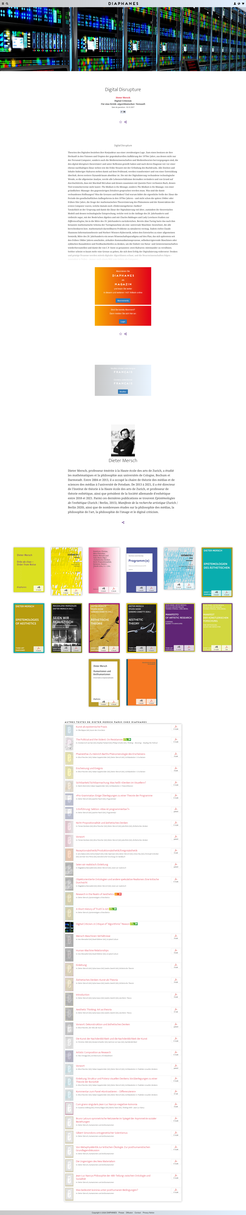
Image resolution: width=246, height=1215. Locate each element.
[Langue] (239, 3)
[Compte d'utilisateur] (235, 3)
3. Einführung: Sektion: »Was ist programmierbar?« (102, 809)
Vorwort (80, 837)
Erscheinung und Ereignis (89, 768)
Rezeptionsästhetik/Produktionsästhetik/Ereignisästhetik (106, 850)
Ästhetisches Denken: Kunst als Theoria (97, 980)
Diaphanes (123, 3)
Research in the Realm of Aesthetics (95, 894)
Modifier (123, 391)
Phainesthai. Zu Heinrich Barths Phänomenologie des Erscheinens (110, 754)
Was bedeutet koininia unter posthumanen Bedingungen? (107, 1190)
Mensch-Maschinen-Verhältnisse (93, 936)
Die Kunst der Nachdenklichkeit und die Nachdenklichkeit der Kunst (111, 1038)
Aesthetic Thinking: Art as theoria (94, 1009)
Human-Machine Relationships (92, 950)
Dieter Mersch (123, 97)
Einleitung (81, 965)
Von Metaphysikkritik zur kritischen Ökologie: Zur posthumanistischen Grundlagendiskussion (113, 1149)
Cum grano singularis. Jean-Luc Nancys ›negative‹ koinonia (106, 1104)
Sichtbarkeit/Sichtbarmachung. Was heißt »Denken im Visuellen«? (111, 782)
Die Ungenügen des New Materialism (95, 1161)
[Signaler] (121, 122)
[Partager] (125, 122)
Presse (121, 1212)
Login (123, 321)
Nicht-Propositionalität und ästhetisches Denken (102, 823)
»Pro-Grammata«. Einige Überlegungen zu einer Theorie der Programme (114, 795)
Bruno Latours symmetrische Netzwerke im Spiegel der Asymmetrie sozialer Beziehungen (116, 1120)
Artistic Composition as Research (93, 1052)
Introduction (82, 994)
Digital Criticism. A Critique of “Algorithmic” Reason (103, 924)
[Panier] (243, 3)
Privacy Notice (148, 1212)
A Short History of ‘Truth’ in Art (92, 909)
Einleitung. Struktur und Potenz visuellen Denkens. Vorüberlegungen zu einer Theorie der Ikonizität (116, 1080)
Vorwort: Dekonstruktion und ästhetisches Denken (103, 1024)
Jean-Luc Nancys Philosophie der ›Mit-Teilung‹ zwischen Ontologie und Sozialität (113, 1177)
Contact (138, 1212)
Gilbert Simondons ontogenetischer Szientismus (101, 1133)
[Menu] (3, 3)
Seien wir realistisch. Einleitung (92, 864)
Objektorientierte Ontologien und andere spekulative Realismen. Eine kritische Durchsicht (117, 881)
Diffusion (129, 1212)
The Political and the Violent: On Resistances (99, 739)
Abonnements (123, 300)
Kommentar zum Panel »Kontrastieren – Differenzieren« (106, 1091)
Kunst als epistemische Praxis (91, 727)
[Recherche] (7, 3)
